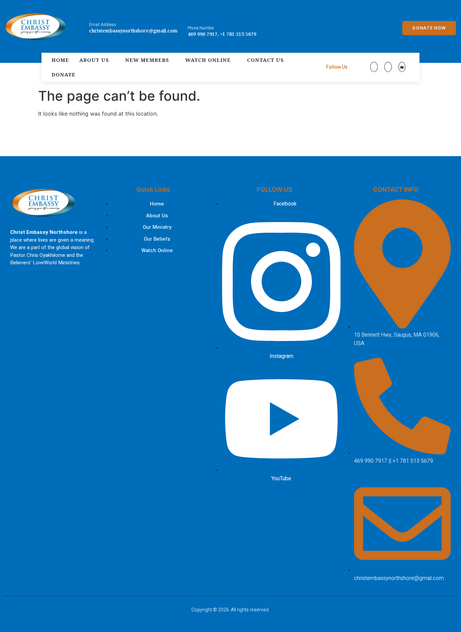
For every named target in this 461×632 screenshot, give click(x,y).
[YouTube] (402, 67)
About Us (94, 59)
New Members (147, 59)
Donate (64, 74)
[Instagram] (388, 67)
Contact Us (265, 59)
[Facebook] (374, 67)
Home (60, 59)
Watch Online (208, 59)
